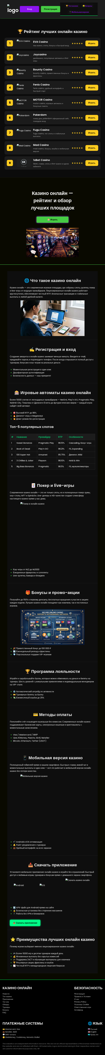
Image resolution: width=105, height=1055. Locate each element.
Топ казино (7, 996)
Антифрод (78, 1010)
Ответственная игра (82, 1007)
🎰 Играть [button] (52, 219)
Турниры (6, 1007)
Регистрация (50, 9)
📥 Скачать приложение (25, 922)
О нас (76, 999)
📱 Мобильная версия (79, 12)
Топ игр (6, 1002)
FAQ (4, 1012)
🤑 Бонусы (87, 6)
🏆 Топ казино (72, 6)
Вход (29, 9)
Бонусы (6, 1010)
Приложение (8, 999)
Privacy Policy (80, 1002)
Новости (6, 993)
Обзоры (6, 1004)
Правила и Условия (82, 996)
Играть (91, 43)
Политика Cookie (81, 1004)
